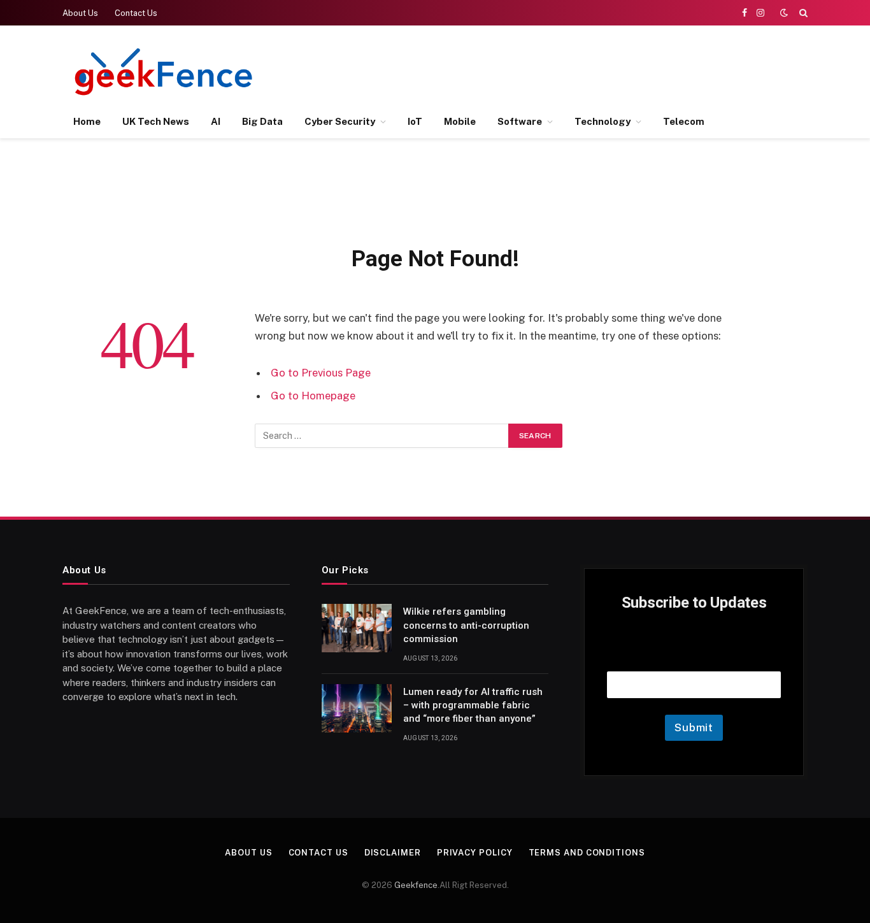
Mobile (460, 121)
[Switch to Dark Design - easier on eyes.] (784, 12)
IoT (415, 121)
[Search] (802, 12)
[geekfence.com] (164, 71)
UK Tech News (155, 121)
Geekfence (416, 885)
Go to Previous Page (321, 372)
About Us (80, 13)
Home (87, 121)
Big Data (262, 121)
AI (215, 121)
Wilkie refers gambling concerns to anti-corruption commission (466, 625)
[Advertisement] (576, 70)
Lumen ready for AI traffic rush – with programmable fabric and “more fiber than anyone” (473, 705)
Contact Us (136, 13)
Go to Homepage (313, 395)
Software (519, 121)
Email (694, 655)
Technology (602, 121)
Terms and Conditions (587, 852)
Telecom (683, 121)
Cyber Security (339, 121)
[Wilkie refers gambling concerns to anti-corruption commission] (357, 628)
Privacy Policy (475, 852)
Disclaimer (392, 852)
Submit (693, 727)
